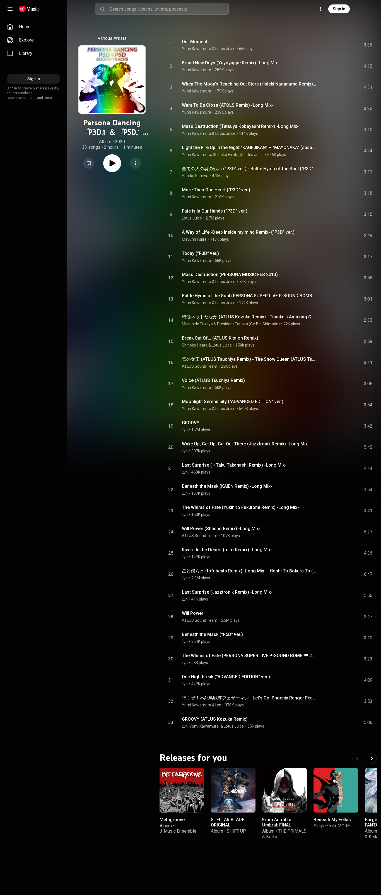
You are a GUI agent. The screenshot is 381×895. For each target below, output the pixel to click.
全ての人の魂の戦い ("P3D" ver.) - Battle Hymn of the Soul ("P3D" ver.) (249, 168)
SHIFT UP (236, 831)
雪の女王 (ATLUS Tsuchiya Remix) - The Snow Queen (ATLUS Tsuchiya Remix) (249, 359)
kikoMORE (339, 825)
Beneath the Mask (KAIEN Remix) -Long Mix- (227, 486)
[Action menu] (135, 163)
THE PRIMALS (292, 831)
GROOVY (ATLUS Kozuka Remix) (215, 719)
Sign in (339, 9)
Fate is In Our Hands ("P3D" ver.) (214, 211)
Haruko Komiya (195, 176)
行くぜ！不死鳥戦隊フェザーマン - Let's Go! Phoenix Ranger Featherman (249, 698)
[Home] (29, 9)
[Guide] (10, 9)
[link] (33, 26)
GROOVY (190, 422)
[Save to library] (88, 163)
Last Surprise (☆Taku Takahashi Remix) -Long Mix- (234, 465)
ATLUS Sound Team (199, 366)
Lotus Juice (192, 218)
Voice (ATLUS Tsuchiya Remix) (213, 380)
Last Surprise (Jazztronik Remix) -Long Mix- (227, 592)
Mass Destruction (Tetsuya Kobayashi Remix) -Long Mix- (240, 126)
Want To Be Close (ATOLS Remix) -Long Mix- (227, 105)
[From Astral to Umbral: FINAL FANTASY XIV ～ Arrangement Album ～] (284, 790)
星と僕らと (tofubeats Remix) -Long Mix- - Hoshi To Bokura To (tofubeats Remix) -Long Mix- (249, 571)
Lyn (185, 430)
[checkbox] (368, 45)
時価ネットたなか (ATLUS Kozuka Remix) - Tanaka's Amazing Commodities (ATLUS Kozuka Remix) (249, 317)
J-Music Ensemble (178, 831)
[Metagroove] (182, 790)
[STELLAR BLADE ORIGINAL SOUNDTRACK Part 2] (233, 790)
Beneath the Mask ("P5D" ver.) (212, 634)
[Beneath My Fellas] (336, 790)
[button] (88, 163)
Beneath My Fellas (332, 819)
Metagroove (172, 819)
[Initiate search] (102, 8)
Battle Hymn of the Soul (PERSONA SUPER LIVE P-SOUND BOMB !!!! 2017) (249, 295)
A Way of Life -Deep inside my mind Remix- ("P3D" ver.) (238, 232)
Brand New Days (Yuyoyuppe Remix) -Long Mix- (230, 62)
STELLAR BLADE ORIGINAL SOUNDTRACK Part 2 (232, 825)
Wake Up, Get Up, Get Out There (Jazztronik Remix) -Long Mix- (245, 444)
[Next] (371, 758)
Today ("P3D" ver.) (200, 253)
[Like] (326, 45)
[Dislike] (337, 45)
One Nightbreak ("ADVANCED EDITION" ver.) (226, 676)
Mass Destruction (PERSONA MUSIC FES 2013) (230, 274)
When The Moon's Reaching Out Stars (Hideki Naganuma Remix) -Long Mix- (249, 84)
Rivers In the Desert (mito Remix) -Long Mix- (227, 549)
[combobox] (169, 8)
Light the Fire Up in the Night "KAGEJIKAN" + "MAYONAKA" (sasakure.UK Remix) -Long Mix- (249, 147)
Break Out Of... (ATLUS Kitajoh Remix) (220, 338)
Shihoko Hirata (195, 345)
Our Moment (194, 41)
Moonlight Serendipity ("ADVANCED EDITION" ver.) (232, 401)
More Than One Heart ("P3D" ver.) (216, 189)
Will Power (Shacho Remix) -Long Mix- (221, 528)
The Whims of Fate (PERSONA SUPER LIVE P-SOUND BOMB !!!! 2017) (249, 655)
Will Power (192, 613)
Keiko (271, 836)
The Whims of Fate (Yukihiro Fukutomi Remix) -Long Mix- (240, 507)
